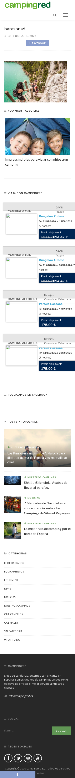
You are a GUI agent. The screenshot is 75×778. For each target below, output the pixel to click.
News (7, 588)
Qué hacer (11, 622)
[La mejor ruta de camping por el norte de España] (12, 530)
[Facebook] (8, 758)
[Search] (54, 15)
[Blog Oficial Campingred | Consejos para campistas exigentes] (27, 4)
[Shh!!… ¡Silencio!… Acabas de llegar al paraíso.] (12, 480)
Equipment (11, 580)
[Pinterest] (18, 758)
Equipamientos (14, 571)
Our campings (13, 614)
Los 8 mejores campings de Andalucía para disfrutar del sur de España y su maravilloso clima (37, 457)
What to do (12, 639)
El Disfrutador (14, 563)
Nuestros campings (25, 447)
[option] (37, 142)
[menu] (65, 14)
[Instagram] (28, 758)
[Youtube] (38, 758)
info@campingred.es (21, 696)
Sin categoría (13, 631)
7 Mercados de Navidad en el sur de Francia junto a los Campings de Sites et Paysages (47, 508)
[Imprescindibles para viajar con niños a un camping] (37, 136)
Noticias (34, 497)
